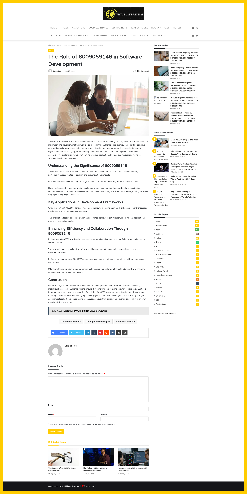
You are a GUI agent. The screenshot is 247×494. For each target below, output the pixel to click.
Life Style (160, 267)
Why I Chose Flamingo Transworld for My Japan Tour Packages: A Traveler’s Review (183, 194)
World (158, 279)
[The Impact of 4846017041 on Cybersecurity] (63, 457)
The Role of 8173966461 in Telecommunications (95, 469)
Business (159, 234)
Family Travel (139, 27)
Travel (64, 27)
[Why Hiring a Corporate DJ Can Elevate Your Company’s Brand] (161, 155)
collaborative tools (72, 321)
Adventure (78, 27)
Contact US (159, 35)
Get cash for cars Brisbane (165, 314)
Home (53, 27)
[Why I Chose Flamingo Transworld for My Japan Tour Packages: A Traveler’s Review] (161, 198)
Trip (133, 35)
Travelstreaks (161, 226)
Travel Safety (119, 35)
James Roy (57, 71)
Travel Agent (99, 35)
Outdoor (55, 35)
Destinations (119, 27)
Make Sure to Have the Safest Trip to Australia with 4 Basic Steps (183, 179)
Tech (158, 230)
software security (126, 321)
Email (51, 415)
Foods (158, 283)
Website (103, 415)
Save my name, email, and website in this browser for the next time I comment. (82, 424)
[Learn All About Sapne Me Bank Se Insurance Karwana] (161, 143)
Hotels (177, 27)
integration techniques (99, 321)
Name (51, 405)
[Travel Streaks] (123, 13)
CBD (158, 300)
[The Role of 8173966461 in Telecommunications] (98, 457)
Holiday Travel (160, 27)
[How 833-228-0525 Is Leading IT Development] (133, 457)
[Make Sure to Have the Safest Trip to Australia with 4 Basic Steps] (161, 181)
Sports (144, 35)
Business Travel (98, 27)
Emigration (160, 296)
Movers (159, 292)
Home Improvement (164, 275)
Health (158, 263)
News (58, 45)
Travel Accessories (76, 35)
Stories (159, 288)
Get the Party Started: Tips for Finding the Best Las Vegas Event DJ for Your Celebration (183, 166)
